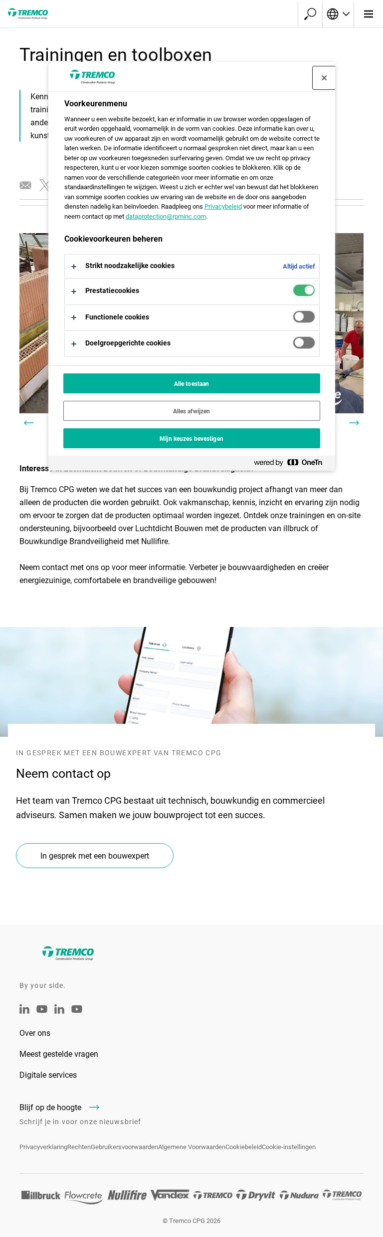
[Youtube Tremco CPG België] (77, 1015)
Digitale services (48, 1074)
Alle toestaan (191, 383)
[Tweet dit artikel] (45, 185)
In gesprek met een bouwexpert (94, 855)
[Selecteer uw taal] (338, 14)
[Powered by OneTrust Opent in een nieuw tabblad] (292, 464)
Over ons (34, 1032)
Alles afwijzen (191, 411)
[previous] (28, 422)
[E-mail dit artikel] (25, 185)
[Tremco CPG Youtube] (42, 1015)
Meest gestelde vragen (58, 1053)
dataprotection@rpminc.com (166, 216)
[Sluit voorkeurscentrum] (324, 78)
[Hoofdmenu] (368, 14)
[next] (354, 422)
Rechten (79, 1146)
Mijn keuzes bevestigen (191, 438)
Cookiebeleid (243, 1146)
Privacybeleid (223, 206)
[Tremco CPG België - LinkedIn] (59, 1010)
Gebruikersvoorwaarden (124, 1146)
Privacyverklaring (43, 1146)
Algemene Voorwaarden (191, 1146)
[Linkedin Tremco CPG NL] (24, 1010)
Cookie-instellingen (289, 1146)
